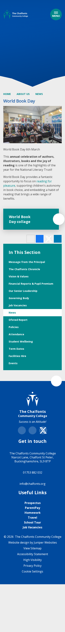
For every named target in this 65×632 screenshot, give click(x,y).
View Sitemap (32, 548)
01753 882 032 (32, 472)
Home (7, 94)
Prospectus (33, 503)
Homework (33, 513)
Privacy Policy (32, 566)
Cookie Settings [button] (32, 571)
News (39, 94)
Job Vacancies (32, 527)
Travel (32, 518)
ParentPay (32, 508)
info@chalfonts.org (33, 484)
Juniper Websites (45, 542)
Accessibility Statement (32, 554)
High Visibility (32, 560)
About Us (23, 94)
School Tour (32, 522)
